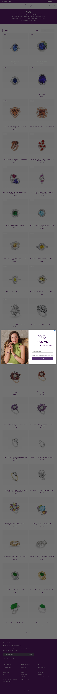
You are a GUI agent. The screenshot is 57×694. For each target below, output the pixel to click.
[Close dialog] (55, 331)
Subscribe (42, 358)
